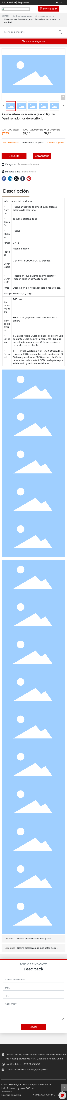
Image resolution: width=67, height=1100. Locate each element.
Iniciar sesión (9, 2)
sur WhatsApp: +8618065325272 (23, 1064)
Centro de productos (22, 16)
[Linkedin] (10, 178)
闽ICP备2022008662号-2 (44, 1095)
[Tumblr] (22, 178)
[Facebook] (4, 178)
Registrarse (23, 2)
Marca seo (7, 1091)
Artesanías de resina (45, 16)
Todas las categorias (33, 41)
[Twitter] (16, 178)
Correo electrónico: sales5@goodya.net (27, 1069)
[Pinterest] (28, 178)
